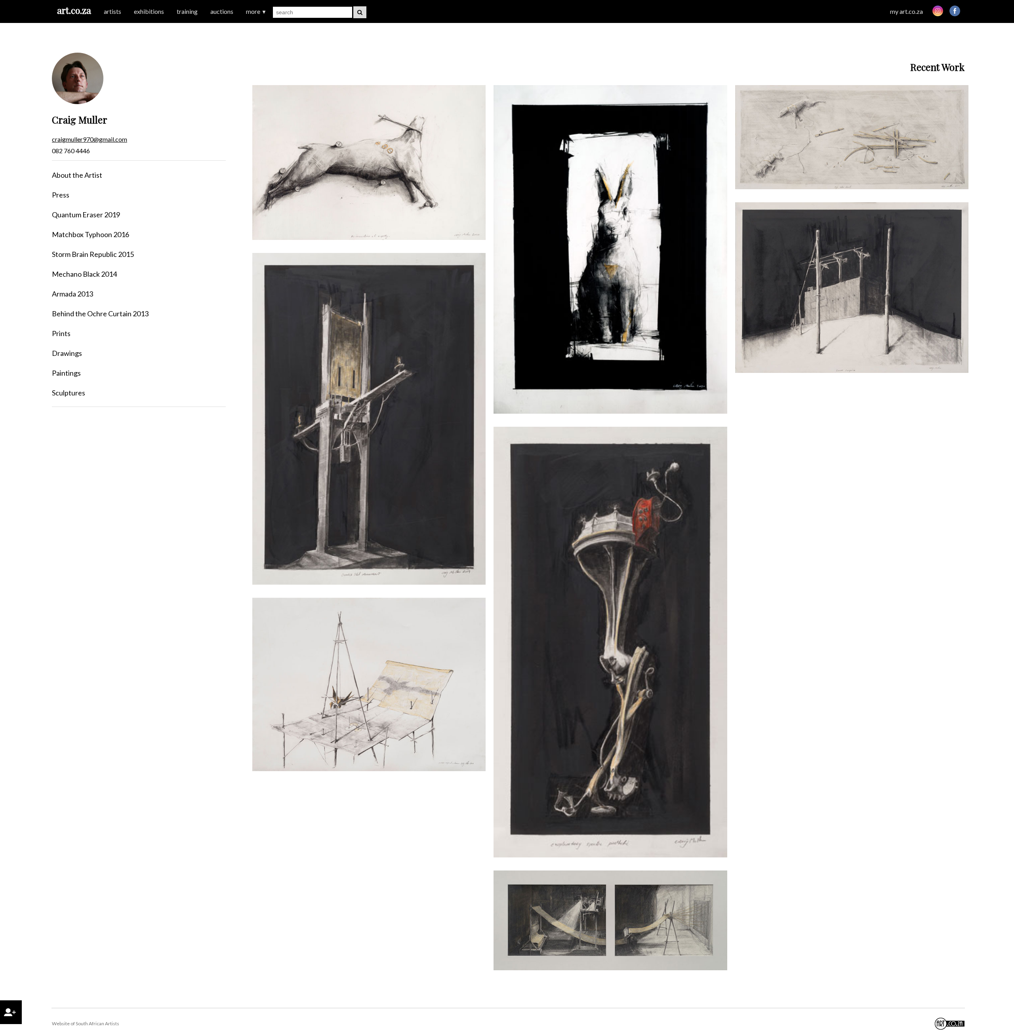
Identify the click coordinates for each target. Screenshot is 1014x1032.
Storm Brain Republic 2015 (93, 254)
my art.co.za (906, 11)
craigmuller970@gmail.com (89, 139)
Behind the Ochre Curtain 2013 (100, 313)
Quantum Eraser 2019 (86, 214)
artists (112, 11)
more (256, 11)
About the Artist (77, 175)
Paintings (66, 373)
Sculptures (68, 392)
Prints (61, 333)
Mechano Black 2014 (84, 274)
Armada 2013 (72, 293)
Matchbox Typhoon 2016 (90, 234)
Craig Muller (79, 119)
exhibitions (149, 11)
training (187, 11)
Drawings (67, 353)
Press (60, 194)
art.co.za (74, 10)
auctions (221, 11)
